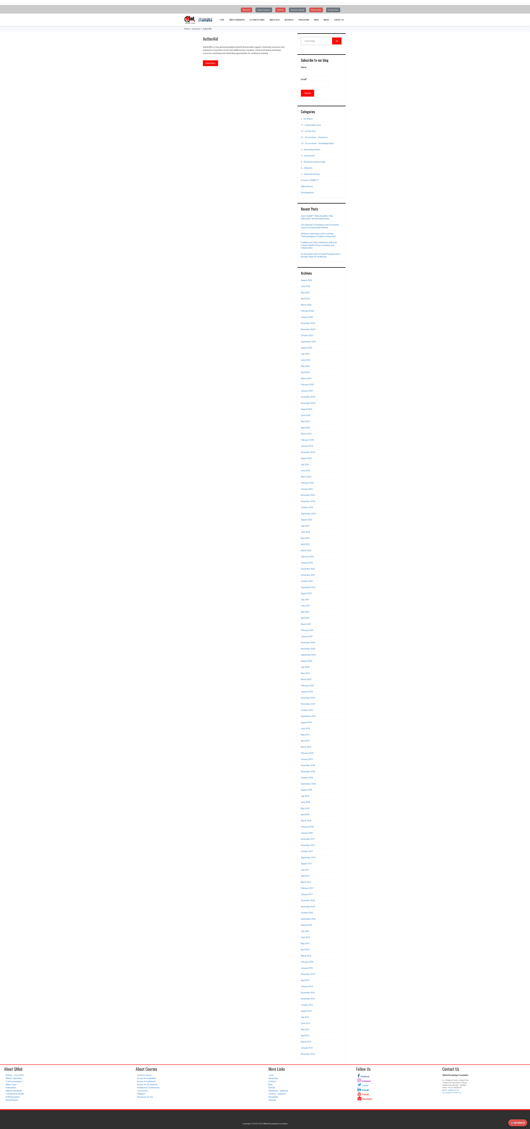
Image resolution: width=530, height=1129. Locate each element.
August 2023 (306, 458)
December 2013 (308, 992)
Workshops (273, 1078)
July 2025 (305, 354)
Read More (210, 63)
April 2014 (305, 980)
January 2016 (307, 968)
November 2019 (308, 704)
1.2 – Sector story (308, 131)
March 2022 (306, 550)
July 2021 (305, 599)
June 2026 (305, 286)
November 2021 (308, 575)
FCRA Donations (13, 1097)
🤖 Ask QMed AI (518, 1122)
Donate (271, 1087)
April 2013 (305, 1035)
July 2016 (305, 931)
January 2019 (307, 759)
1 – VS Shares (307, 118)
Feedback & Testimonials (148, 1087)
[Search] (336, 41)
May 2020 (305, 673)
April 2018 (305, 814)
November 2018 (308, 771)
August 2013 (306, 1011)
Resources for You (145, 1097)
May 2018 (305, 808)
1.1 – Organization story (311, 125)
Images (326, 19)
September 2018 (308, 783)
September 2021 (308, 587)
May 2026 (305, 292)
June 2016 (305, 937)
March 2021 (306, 624)
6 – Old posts (306, 168)
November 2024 (308, 403)
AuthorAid (210, 39)
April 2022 (305, 544)
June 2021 (305, 605)
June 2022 (305, 532)
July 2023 (305, 464)
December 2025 (308, 323)
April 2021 (305, 618)
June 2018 (305, 802)
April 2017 (305, 876)
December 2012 (308, 1054)
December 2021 (308, 568)
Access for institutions (146, 1078)
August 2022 (306, 519)
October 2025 (307, 335)
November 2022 (308, 501)
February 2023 (307, 482)
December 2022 (308, 495)
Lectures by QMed (257, 19)
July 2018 (305, 796)
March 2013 (306, 1041)
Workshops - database (278, 1090)
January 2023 (307, 489)
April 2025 (305, 372)
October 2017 (307, 851)
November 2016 (308, 906)
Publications (303, 19)
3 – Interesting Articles (310, 149)
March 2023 (306, 476)
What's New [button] (316, 10)
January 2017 (307, 894)
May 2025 (305, 366)
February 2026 (307, 311)
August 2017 (306, 863)
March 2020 (306, 679)
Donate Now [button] (333, 10)
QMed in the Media (14, 1090)
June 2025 (305, 360)
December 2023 (308, 452)
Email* (304, 79)
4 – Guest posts (308, 155)
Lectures (272, 1081)
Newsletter (273, 1097)
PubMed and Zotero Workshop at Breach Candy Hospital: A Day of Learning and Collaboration (319, 245)
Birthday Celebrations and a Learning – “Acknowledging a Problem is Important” (318, 235)
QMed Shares (307, 186)
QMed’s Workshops (237, 19)
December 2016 (308, 900)
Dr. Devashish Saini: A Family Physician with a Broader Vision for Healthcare (320, 255)
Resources (289, 19)
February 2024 (307, 440)
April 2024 (305, 427)
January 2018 (307, 833)
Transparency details (15, 1093)
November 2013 (308, 998)
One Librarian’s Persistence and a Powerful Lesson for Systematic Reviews (320, 226)
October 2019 (307, 710)
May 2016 (305, 943)
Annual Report (12, 1100)
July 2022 (305, 526)
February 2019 (307, 753)
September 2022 (308, 513)
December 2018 (308, 765)
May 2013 (305, 1029)
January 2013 (307, 1047)
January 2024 (307, 446)
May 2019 (305, 734)
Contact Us (339, 19)
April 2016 (305, 949)
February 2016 (307, 961)
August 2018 (306, 790)
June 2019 (305, 728)
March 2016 (306, 955)
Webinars (141, 1093)
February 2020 (307, 685)
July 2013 (305, 1017)
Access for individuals (146, 1081)
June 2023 (305, 470)
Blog (270, 1084)
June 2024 (305, 415)
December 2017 (308, 839)
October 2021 (307, 581)
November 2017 (308, 845)
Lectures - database (277, 1093)
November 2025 (308, 329)
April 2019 (305, 740)
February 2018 (307, 826)
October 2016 (307, 912)
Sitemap (272, 1100)
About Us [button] (246, 10)
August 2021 (306, 593)
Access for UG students (147, 1084)
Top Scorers (142, 1090)
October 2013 (307, 1005)
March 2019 (306, 747)
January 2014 (307, 986)
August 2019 (306, 722)
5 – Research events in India (313, 161)
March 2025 (306, 378)
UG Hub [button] (280, 10)
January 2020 (307, 691)
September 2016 (308, 919)
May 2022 (305, 538)
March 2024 (306, 433)
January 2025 (307, 390)
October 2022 (307, 507)
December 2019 (308, 697)
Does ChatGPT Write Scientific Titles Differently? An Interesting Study (317, 217)
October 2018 (307, 777)
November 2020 (308, 648)
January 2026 (307, 317)
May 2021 (305, 612)
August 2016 (306, 925)
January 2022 (307, 562)
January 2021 (307, 636)
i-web (222, 19)
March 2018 (306, 820)
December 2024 (308, 397)
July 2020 (305, 667)
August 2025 (306, 347)
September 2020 (308, 654)
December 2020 (308, 642)
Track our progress (14, 1081)
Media (316, 19)
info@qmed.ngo (453, 1090)
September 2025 (308, 341)
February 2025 (307, 384)
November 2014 (308, 974)
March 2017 (306, 882)
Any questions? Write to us (451, 1092)
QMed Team (11, 1084)
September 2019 (308, 716)
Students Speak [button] (297, 10)
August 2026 (306, 280)
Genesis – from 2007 (15, 1075)
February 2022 (307, 556)
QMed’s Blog (274, 19)
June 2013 (305, 1023)
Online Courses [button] (263, 10)
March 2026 (306, 304)
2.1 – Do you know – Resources (314, 137)
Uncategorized (307, 192)
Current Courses (144, 1075)
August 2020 (306, 661)
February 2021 (307, 630)
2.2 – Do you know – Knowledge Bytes (317, 143)
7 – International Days (310, 174)
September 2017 (308, 857)
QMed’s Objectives (14, 1078)
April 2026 (305, 298)
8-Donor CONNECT (310, 180)
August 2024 (306, 409)
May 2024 (305, 421)
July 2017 (305, 869)
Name (303, 67)
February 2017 (307, 888)
